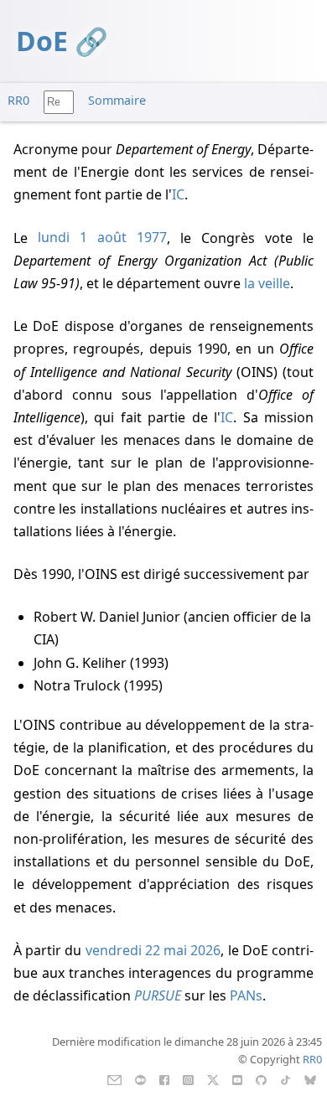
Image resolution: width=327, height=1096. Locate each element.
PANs (246, 995)
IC (178, 194)
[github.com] (261, 1078)
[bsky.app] (310, 1078)
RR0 (18, 100)
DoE (42, 41)
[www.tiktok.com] (285, 1078)
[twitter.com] (213, 1078)
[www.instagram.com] (188, 1078)
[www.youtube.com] (237, 1078)
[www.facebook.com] (164, 1078)
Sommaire (117, 100)
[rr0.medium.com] (140, 1078)
